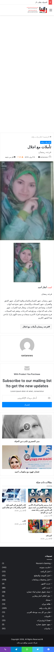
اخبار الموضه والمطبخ (42, 575)
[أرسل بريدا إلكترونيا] (39, 157)
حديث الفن (46, 588)
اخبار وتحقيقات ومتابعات (41, 580)
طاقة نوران (46, 604)
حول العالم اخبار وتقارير (41, 596)
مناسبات (47, 628)
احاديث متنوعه (44, 567)
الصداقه (49, 535)
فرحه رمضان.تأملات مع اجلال (35, 326)
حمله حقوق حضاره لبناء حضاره (38, 592)
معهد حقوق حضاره (43, 624)
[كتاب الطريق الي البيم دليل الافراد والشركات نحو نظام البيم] (14, 495)
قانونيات (47, 616)
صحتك (48, 600)
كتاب (24, 521)
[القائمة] (50, 11)
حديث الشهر (45, 584)
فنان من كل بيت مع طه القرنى (38, 612)
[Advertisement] (27, 45)
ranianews (44, 157)
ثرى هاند (20, 643)
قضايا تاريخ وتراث (43, 620)
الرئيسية (46, 137)
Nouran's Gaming (43, 563)
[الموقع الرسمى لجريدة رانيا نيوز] (36, 10)
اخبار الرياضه (45, 571)
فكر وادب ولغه (36, 137)
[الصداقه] (40, 526)
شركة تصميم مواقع (30, 643)
